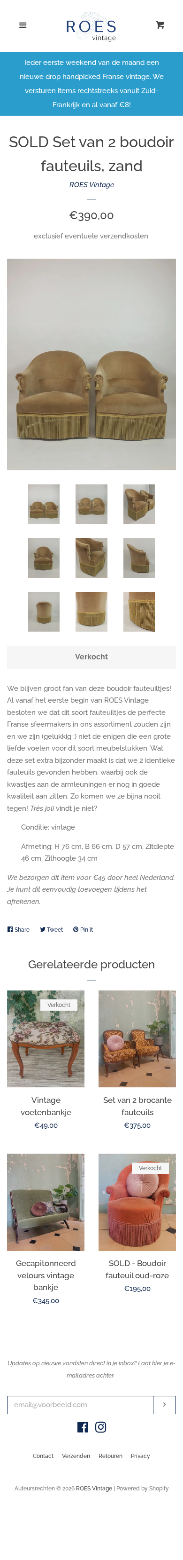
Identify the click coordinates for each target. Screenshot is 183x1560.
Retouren (110, 1456)
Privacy (140, 1456)
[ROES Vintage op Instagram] (101, 1429)
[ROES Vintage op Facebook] (83, 1429)
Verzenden (76, 1456)
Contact (43, 1456)
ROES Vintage (91, 185)
